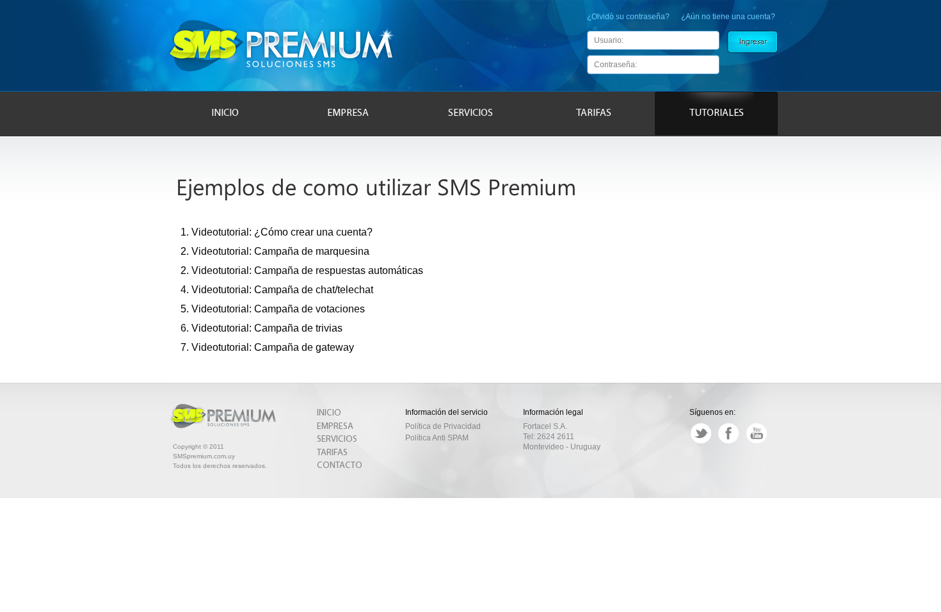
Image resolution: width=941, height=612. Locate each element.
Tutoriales (716, 113)
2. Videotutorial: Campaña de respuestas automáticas (302, 271)
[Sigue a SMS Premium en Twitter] (700, 441)
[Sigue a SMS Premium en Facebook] (728, 441)
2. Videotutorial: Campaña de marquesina (275, 251)
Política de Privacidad (443, 426)
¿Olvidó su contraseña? (628, 16)
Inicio (225, 113)
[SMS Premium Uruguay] (282, 72)
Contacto (339, 466)
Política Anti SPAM (437, 437)
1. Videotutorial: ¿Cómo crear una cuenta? (277, 232)
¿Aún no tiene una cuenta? (728, 16)
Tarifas (593, 113)
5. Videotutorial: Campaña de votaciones (273, 309)
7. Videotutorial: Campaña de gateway (267, 347)
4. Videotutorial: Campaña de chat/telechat (277, 290)
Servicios (470, 113)
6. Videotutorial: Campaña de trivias (261, 328)
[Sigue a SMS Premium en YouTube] (756, 441)
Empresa (348, 113)
